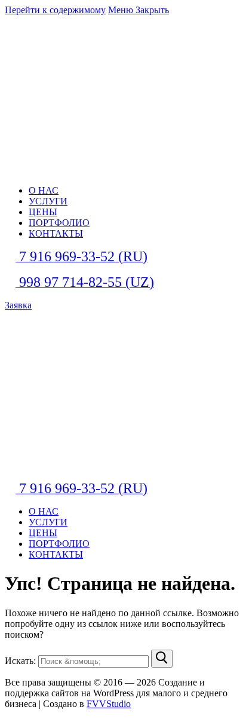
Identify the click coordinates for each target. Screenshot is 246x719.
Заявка (18, 305)
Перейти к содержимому (55, 10)
